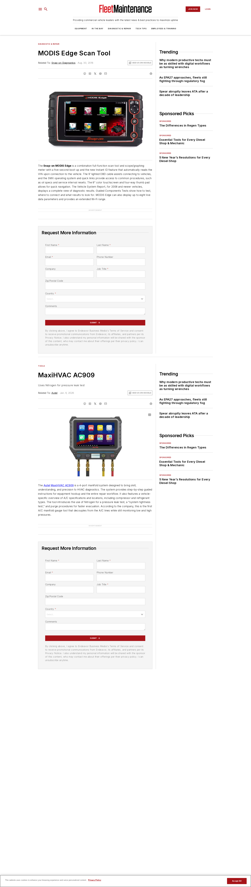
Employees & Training (163, 28)
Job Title (102, 264)
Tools (41, 361)
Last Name (104, 240)
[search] (46, 9)
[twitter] (95, 73)
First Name (52, 240)
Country (50, 288)
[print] (150, 73)
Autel (54, 388)
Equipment (81, 28)
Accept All (236, 881)
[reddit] (100, 73)
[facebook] (84, 73)
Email (49, 252)
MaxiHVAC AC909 (62, 480)
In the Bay (97, 28)
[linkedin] (89, 73)
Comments (51, 301)
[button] (40, 9)
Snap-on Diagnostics (63, 62)
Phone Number (105, 252)
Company (50, 264)
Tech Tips (141, 28)
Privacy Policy (94, 880)
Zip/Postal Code (54, 276)
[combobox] (95, 294)
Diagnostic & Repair (119, 28)
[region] (125, 881)
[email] (105, 73)
